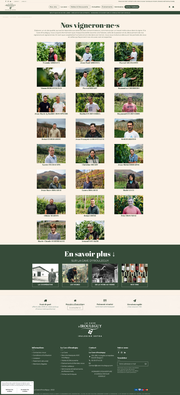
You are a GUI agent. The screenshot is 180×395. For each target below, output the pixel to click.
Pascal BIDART (90, 88)
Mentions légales (40, 364)
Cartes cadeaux (68, 366)
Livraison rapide (134, 304)
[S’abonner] (145, 364)
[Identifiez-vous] (169, 7)
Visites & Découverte (70, 360)
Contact (16, 1)
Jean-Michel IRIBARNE (129, 164)
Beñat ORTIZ (90, 215)
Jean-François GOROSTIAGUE (90, 139)
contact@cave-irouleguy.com (101, 365)
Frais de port (45, 304)
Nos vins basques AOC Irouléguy (71, 356)
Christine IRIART (90, 164)
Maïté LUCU (128, 190)
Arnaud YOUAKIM (90, 241)
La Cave (65, 352)
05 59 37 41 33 (96, 360)
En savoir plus (27, 385)
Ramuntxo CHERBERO (128, 88)
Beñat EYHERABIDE (51, 139)
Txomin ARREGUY (51, 62)
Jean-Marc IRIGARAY (51, 190)
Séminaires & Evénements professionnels (72, 370)
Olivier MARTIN (51, 215)
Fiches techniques (69, 374)
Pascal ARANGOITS (128, 62)
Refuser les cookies (9, 390)
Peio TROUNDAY (128, 215)
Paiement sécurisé (105, 304)
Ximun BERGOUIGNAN (51, 88)
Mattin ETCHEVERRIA (90, 113)
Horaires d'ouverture (75, 304)
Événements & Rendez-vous (73, 363)
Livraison (36, 358)
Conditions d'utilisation (42, 355)
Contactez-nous (39, 352)
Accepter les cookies (25, 390)
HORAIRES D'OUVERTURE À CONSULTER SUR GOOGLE (110, 13)
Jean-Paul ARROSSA (90, 62)
